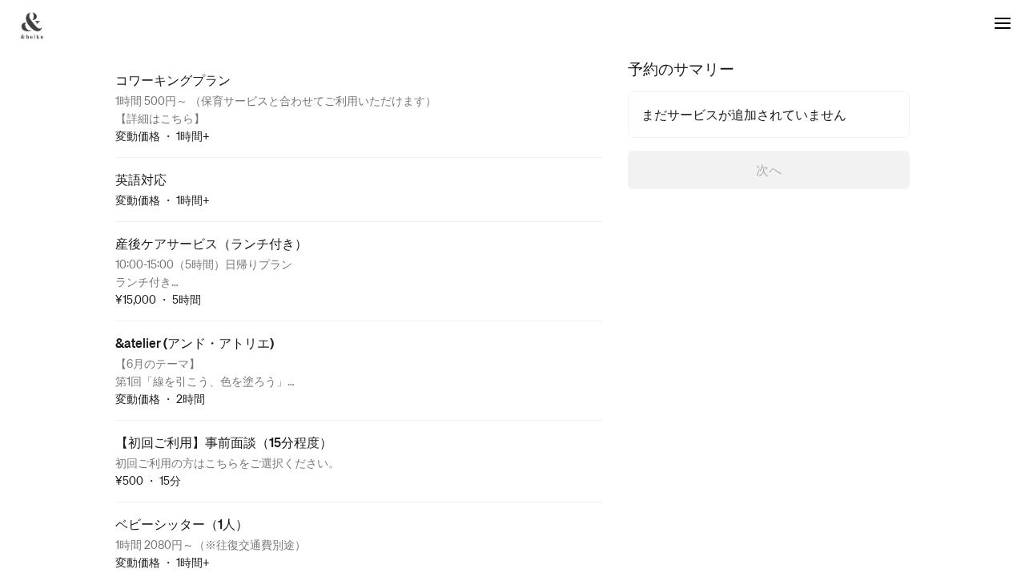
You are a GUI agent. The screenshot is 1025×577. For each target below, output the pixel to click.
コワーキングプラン (173, 79)
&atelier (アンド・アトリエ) (194, 342)
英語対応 (141, 179)
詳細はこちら (160, 118)
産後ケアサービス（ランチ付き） (211, 243)
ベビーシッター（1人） (181, 523)
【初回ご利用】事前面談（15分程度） (223, 442)
